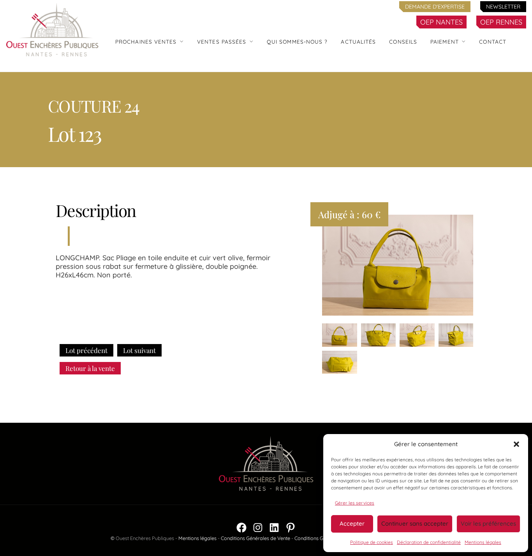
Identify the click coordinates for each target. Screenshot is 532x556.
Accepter (352, 523)
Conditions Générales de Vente (255, 538)
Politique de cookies (371, 542)
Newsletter (503, 6)
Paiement (444, 41)
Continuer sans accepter (414, 523)
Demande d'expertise (435, 6)
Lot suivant (139, 350)
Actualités (358, 41)
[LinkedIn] (274, 527)
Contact (492, 41)
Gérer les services (354, 503)
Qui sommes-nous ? (297, 41)
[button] (516, 444)
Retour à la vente (90, 368)
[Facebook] (241, 527)
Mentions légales (483, 542)
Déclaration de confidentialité (429, 542)
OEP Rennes (501, 22)
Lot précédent (86, 350)
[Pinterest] (290, 527)
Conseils (403, 41)
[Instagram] (258, 527)
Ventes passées (221, 41)
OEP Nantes (441, 22)
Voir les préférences (488, 523)
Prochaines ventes (146, 41)
